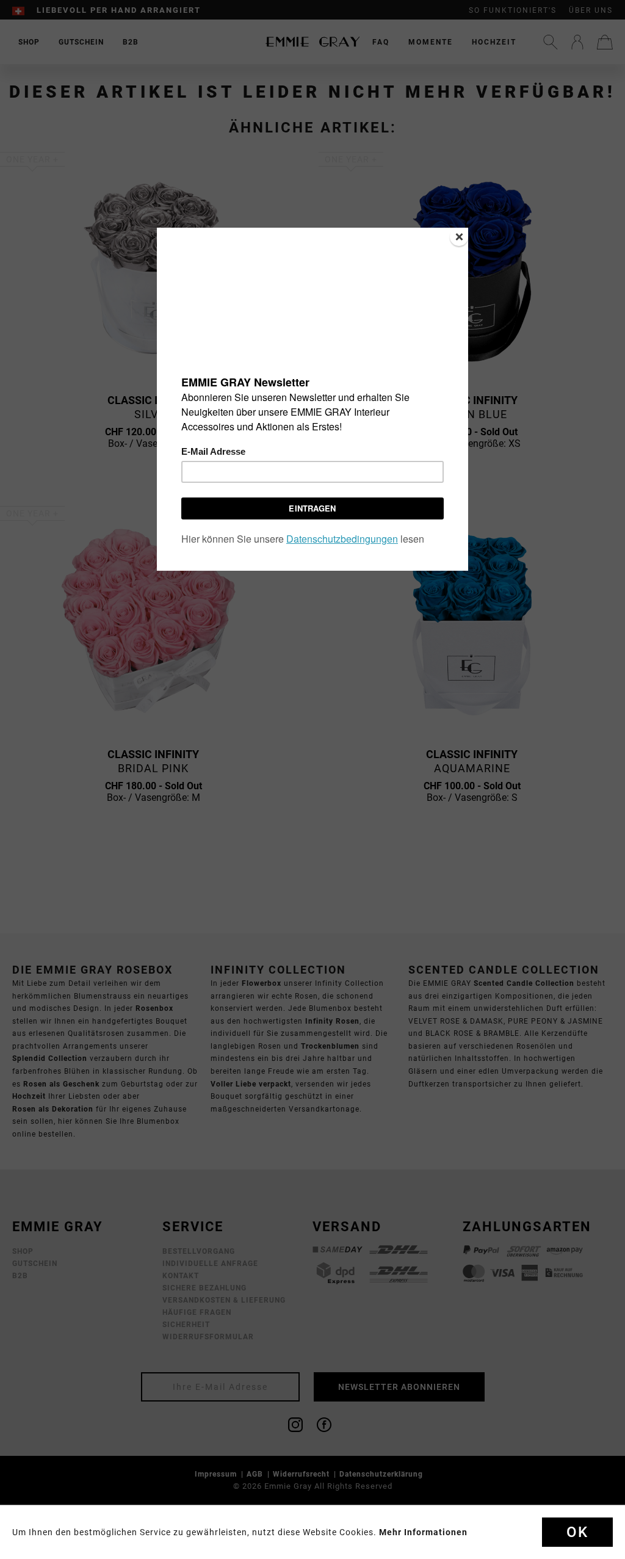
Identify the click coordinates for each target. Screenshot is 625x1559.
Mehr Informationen (423, 1532)
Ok (577, 1532)
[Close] (459, 237)
